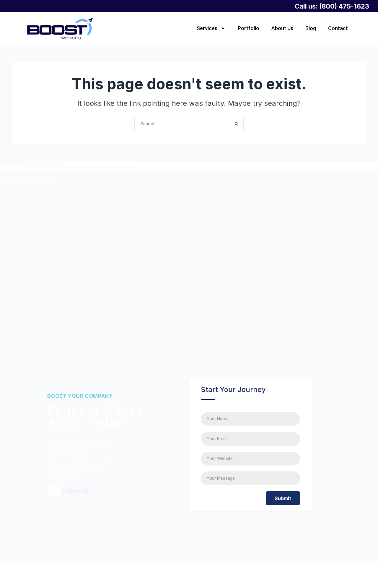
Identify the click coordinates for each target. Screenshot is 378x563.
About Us (282, 28)
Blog (310, 28)
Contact (338, 28)
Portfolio (248, 28)
